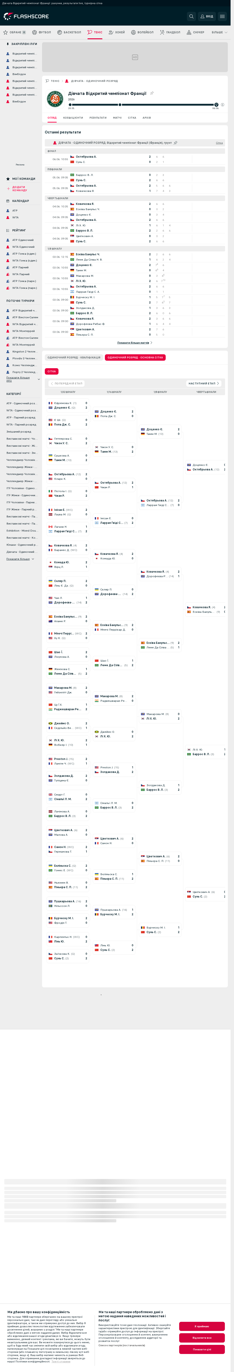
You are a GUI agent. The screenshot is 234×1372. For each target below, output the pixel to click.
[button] (222, 104)
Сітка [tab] (52, 371)
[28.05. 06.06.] (146, 104)
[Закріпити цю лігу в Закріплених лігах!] (151, 93)
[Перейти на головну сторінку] (35, 16)
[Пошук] (191, 16)
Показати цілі (202, 1349)
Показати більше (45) (18, 379)
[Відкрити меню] (222, 16)
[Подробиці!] (135, 159)
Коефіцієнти (73, 117)
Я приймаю (202, 1326)
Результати (97, 117)
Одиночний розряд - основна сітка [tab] (135, 357)
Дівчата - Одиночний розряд (94, 81)
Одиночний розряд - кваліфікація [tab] (74, 357)
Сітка (132, 117)
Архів (147, 117)
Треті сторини (60, 1361)
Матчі (117, 117)
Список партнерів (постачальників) (121, 1345)
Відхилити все (202, 1337)
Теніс (55, 81)
